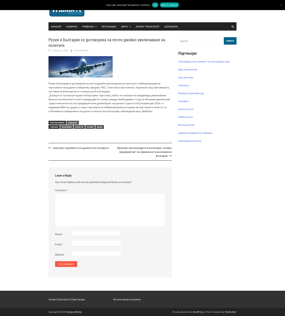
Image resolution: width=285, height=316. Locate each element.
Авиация (72, 122)
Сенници (183, 85)
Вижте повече (169, 5)
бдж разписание (187, 69)
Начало (56, 26)
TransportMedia (74, 311)
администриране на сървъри (195, 132)
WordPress (198, 311)
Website (59, 254)
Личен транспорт (147, 26)
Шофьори (171, 26)
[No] (281, 5)
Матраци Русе (186, 125)
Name (59, 234)
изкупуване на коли (189, 140)
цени (99, 127)
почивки (183, 101)
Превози (88, 26)
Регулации (109, 26)
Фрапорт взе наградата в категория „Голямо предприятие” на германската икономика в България (144, 151)
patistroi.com (186, 109)
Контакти (63, 299)
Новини (71, 26)
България (67, 127)
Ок (155, 5)
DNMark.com (185, 117)
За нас (52, 299)
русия (90, 127)
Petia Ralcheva (81, 50)
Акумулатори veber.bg (191, 93)
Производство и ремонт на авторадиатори (204, 61)
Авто (124, 26)
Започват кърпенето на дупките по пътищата (81, 147)
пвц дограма (185, 77)
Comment (61, 190)
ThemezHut (230, 311)
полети (79, 127)
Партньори (78, 299)
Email (59, 244)
